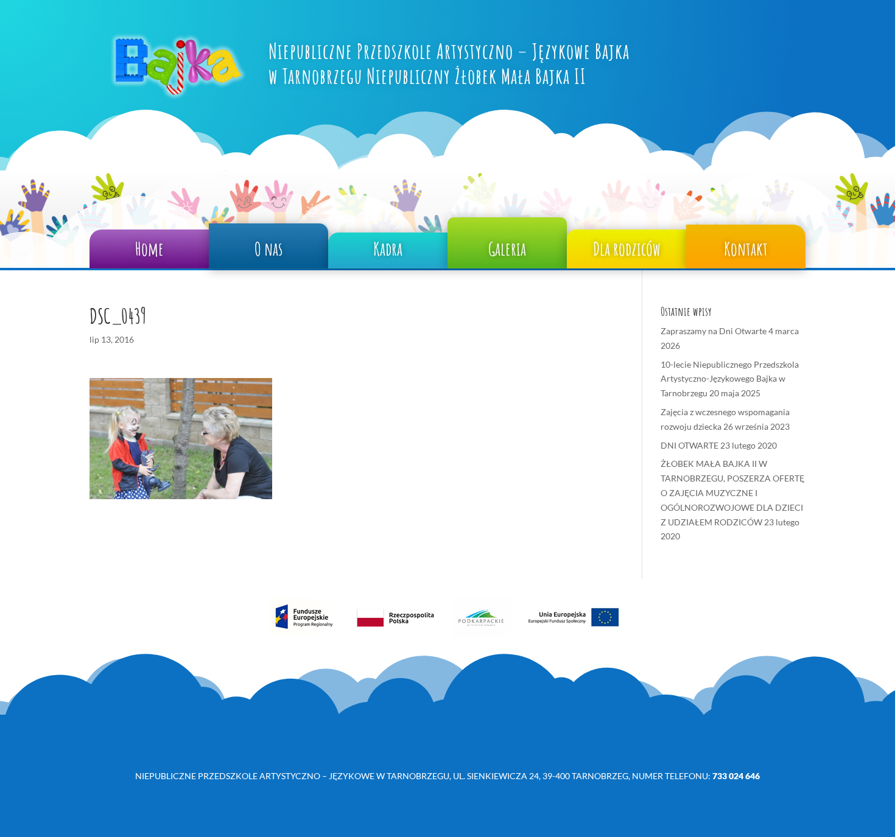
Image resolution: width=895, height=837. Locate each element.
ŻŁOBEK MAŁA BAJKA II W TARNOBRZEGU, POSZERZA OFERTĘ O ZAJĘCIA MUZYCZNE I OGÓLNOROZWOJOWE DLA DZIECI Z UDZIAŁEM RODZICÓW (732, 492)
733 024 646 (736, 776)
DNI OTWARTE (689, 445)
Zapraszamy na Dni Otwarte (714, 331)
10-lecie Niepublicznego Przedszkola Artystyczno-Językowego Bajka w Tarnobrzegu (730, 379)
